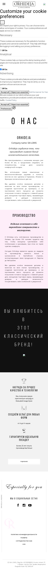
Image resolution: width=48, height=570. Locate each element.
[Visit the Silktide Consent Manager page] (14, 109)
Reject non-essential (19, 92)
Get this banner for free (38, 92)
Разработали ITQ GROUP (24, 566)
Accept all (5, 92)
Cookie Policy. (11, 100)
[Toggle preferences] (2, 22)
